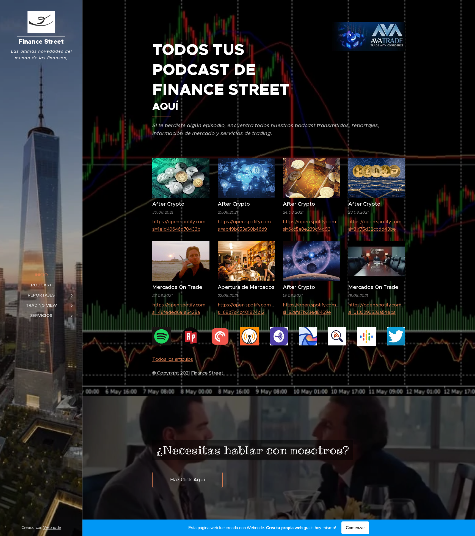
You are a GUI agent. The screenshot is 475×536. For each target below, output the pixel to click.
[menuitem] (41, 275)
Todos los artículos (172, 359)
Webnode (52, 527)
